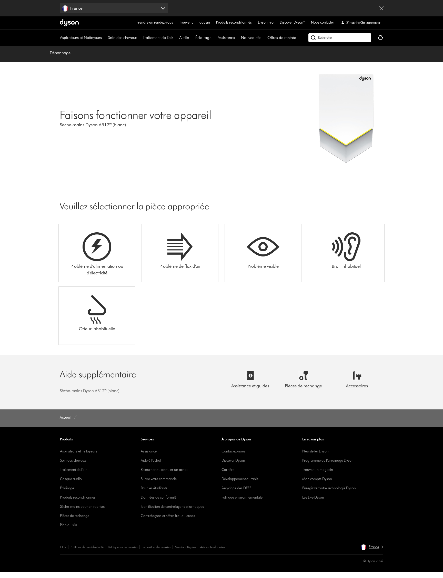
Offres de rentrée (281, 37)
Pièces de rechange (74, 516)
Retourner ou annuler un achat (164, 470)
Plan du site (68, 525)
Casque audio (71, 479)
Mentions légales (185, 547)
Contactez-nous (234, 451)
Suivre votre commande (159, 479)
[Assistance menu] (237, 37)
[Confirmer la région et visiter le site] (381, 8)
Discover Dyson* (292, 22)
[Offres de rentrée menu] (298, 37)
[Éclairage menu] (214, 37)
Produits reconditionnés (234, 22)
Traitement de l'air (158, 37)
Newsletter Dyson (315, 451)
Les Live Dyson (313, 497)
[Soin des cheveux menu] (139, 37)
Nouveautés (251, 37)
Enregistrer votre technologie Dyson (329, 488)
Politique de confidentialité (87, 547)
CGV (63, 547)
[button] (371, 547)
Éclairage (203, 37)
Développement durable (240, 479)
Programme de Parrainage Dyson (328, 460)
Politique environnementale (242, 497)
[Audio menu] (191, 37)
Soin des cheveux (122, 37)
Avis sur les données (212, 547)
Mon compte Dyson (317, 479)
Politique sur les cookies (122, 547)
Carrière (228, 470)
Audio (184, 37)
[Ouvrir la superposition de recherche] (339, 37)
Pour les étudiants (154, 488)
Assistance (226, 37)
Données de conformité (158, 497)
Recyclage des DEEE (236, 488)
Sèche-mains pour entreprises (82, 506)
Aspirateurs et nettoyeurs (78, 451)
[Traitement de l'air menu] (175, 37)
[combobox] (114, 8)
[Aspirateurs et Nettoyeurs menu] (104, 37)
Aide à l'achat (151, 460)
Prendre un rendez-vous (154, 22)
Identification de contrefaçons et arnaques (172, 506)
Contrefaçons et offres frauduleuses (168, 516)
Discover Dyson (233, 460)
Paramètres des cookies (156, 547)
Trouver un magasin (194, 22)
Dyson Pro (266, 22)
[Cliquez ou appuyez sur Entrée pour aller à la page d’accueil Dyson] (69, 22)
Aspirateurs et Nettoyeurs (81, 37)
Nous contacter (322, 22)
